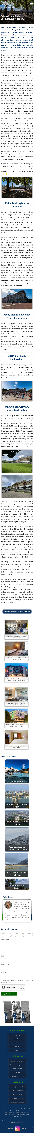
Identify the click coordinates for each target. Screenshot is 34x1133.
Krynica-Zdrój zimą (17, 1068)
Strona (3, 972)
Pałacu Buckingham (17, 336)
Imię (2, 956)
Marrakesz (17, 1035)
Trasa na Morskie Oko (18, 1076)
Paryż (17, 1050)
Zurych (17, 1046)
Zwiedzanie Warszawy (17, 1061)
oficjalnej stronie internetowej (19, 367)
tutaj (6, 919)
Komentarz (5, 940)
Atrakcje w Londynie (17, 1087)
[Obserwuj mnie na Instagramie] (17, 1128)
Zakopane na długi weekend (18, 1065)
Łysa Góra (17, 1072)
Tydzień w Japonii (18, 1098)
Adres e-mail (5, 964)
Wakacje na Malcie (17, 1091)
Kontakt (10, 1128)
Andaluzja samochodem (17, 1102)
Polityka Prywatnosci (17, 1123)
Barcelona (17, 1039)
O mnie (24, 1128)
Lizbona (17, 1043)
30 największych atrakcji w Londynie (17, 612)
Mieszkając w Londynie (10, 118)
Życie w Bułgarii (17, 1094)
